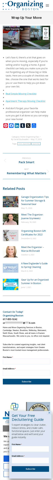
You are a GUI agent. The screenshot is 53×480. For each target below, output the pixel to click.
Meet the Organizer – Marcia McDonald (32, 249)
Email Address (9, 369)
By (20, 139)
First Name (8, 357)
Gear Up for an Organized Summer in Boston (35, 281)
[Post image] (10, 201)
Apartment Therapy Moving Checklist (25, 101)
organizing (36, 144)
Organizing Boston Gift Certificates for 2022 (33, 232)
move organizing (24, 144)
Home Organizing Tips (14, 29)
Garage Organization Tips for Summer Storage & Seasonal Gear (35, 200)
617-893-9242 (10, 319)
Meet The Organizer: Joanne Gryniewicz (32, 216)
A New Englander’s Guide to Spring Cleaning (34, 265)
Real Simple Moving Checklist (21, 93)
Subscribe (26, 381)
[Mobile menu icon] (47, 5)
